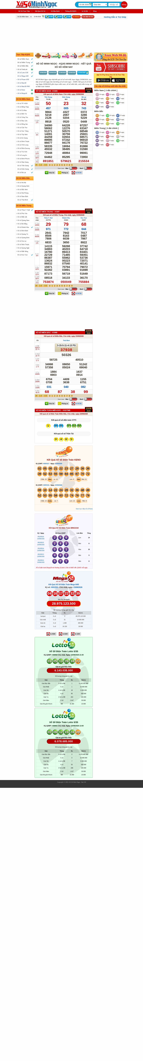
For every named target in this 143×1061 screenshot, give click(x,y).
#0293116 (46, 485)
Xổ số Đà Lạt (21, 172)
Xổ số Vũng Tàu (22, 117)
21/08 (62, 72)
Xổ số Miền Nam (23, 59)
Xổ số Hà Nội (21, 182)
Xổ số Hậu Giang (22, 162)
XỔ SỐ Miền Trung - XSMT (48, 212)
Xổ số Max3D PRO (23, 86)
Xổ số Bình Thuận (23, 141)
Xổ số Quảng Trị (22, 234)
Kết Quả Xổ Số (40, 11)
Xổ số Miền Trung (23, 62)
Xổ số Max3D (21, 83)
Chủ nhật (67, 94)
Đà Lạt (84, 97)
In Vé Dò (85, 11)
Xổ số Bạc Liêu (22, 121)
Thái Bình (66, 340)
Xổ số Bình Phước (23, 159)
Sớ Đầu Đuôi (55, 11)
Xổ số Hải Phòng (22, 193)
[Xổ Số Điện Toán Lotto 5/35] (56, 55)
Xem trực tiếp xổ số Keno (84, 509)
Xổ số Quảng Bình (23, 237)
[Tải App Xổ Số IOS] (118, 80)
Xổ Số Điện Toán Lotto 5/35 (63, 651)
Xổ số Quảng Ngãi (23, 248)
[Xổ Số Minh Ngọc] (36, 7)
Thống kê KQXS (70, 11)
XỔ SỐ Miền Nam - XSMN (47, 91)
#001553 (54, 587)
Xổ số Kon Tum (22, 255)
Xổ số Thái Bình (22, 200)
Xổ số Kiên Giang (23, 169)
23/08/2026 (58, 463)
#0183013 (41, 554)
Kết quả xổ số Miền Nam (53, 94)
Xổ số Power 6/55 (23, 79)
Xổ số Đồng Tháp (23, 107)
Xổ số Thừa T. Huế (23, 210)
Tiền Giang (48, 97)
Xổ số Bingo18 (22, 93)
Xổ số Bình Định (22, 231)
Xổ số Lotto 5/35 (22, 72)
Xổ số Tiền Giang (23, 165)
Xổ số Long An (22, 155)
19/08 (43, 72)
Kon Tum (84, 218)
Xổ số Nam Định (22, 196)
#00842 (54, 655)
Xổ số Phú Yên (22, 213)
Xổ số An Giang (22, 138)
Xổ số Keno (21, 90)
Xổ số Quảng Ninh (23, 186)
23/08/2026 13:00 (77, 726)
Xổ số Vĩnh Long (22, 145)
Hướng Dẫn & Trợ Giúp (115, 17)
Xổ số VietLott (22, 69)
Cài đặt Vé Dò (88, 17)
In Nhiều (76, 17)
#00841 (54, 726)
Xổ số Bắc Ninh (22, 189)
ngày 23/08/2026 (78, 94)
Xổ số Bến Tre (22, 114)
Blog (95, 11)
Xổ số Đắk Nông (22, 251)
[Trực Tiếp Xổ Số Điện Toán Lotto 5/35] (64, 648)
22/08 (71, 72)
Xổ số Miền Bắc (22, 66)
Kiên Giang (66, 97)
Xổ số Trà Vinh (22, 152)
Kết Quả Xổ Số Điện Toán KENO (64, 460)
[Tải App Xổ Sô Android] (103, 80)
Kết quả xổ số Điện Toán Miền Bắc (53, 414)
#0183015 (41, 542)
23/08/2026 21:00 (77, 655)
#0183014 (41, 548)
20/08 (52, 72)
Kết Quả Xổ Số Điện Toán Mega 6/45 (63, 584)
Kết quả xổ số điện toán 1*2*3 (63, 420)
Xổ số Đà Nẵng (22, 224)
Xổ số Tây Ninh (22, 134)
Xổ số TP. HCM (22, 103)
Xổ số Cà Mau (22, 110)
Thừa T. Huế (48, 218)
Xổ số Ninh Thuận (23, 244)
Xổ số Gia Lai (21, 241)
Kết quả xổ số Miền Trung (53, 215)
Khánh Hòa (66, 218)
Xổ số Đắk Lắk (22, 217)
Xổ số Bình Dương (23, 148)
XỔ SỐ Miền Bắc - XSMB (46, 333)
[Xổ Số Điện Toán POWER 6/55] (38, 55)
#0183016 (41, 536)
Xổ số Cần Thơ (22, 127)
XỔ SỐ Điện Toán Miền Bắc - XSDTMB (53, 410)
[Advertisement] (64, 193)
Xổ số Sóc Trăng (22, 131)
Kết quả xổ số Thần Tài (64, 434)
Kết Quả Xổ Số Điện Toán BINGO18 (64, 528)
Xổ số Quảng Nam (23, 220)
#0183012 (41, 560)
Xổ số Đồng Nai (22, 124)
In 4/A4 (52, 634)
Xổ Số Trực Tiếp (24, 11)
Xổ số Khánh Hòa (23, 227)
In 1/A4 (77, 634)
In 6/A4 (65, 634)
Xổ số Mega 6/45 (22, 76)
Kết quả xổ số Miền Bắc (53, 336)
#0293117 (46, 463)
